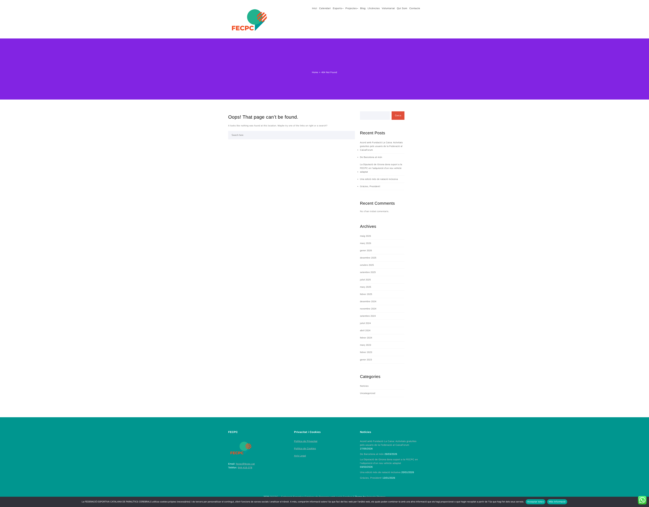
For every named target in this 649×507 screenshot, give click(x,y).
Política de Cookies (305, 448)
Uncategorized (367, 393)
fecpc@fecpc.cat (245, 463)
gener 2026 (366, 250)
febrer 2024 (366, 337)
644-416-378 (245, 467)
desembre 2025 (368, 257)
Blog (363, 8)
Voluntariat (388, 8)
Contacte (414, 8)
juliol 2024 (365, 323)
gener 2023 (366, 359)
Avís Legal (300, 455)
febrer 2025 (366, 294)
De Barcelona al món (371, 157)
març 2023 (365, 345)
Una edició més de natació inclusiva (379, 179)
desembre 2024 (368, 301)
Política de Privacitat (305, 441)
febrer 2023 (366, 352)
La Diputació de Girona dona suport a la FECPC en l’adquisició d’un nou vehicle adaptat (381, 168)
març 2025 (365, 287)
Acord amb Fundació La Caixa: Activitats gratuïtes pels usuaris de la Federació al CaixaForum (381, 146)
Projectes (351, 8)
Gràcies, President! (370, 186)
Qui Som (402, 8)
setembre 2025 (368, 272)
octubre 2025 (367, 265)
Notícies (364, 386)
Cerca (398, 115)
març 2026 (365, 243)
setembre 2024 (368, 316)
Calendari (325, 8)
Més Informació (557, 501)
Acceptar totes (535, 501)
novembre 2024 (368, 308)
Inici (314, 8)
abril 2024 (365, 330)
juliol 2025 (365, 279)
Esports (337, 8)
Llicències (374, 8)
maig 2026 (365, 236)
